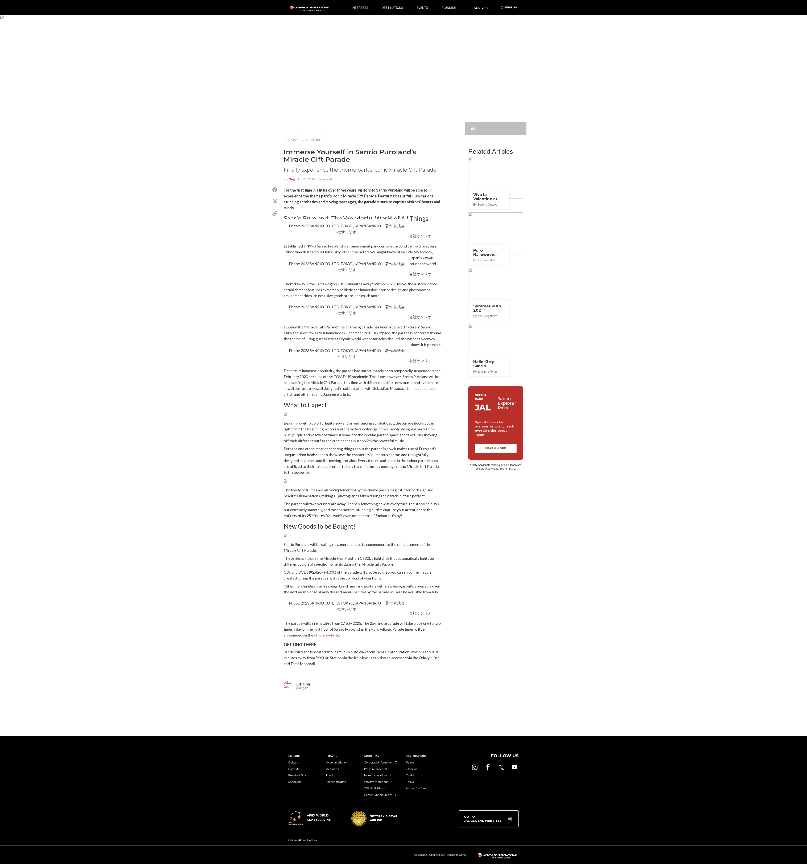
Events (422, 7)
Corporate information (378, 762)
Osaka (410, 775)
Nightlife (294, 769)
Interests (360, 7)
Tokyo (291, 139)
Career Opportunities (378, 795)
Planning (449, 7)
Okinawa (411, 769)
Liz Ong (289, 179)
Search (479, 7)
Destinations (392, 7)
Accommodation (337, 762)
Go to (483, 819)
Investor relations (376, 775)
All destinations (416, 788)
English (511, 7)
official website (326, 635)
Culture (293, 762)
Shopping (294, 781)
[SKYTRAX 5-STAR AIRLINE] (374, 825)
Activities (311, 139)
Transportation (336, 781)
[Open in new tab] (475, 767)
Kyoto (410, 762)
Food (329, 775)
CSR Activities (373, 788)
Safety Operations (376, 781)
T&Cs (512, 468)
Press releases (373, 769)
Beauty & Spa (297, 775)
